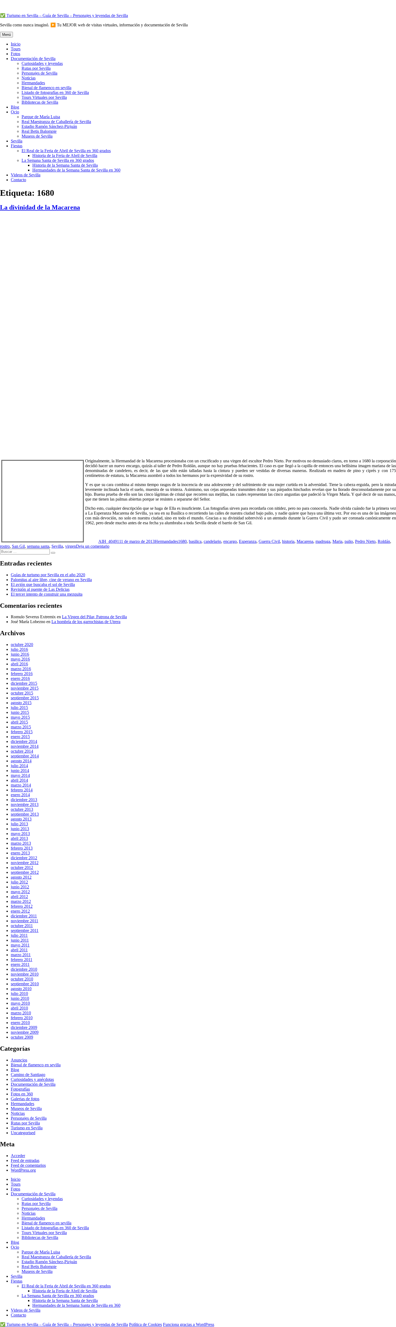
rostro (5, 546)
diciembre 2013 (24, 799)
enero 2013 (20, 853)
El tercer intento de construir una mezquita (46, 594)
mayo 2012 (20, 891)
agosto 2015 (21, 702)
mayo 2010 (20, 1003)
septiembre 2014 (25, 756)
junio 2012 (20, 887)
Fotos (15, 53)
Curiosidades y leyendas (42, 63)
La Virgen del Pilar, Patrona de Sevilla (94, 616)
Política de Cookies (145, 1324)
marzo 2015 (21, 727)
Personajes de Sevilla (39, 73)
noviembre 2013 (25, 804)
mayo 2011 (20, 945)
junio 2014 (20, 770)
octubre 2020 (22, 644)
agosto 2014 (21, 761)
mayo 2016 (20, 659)
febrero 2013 (22, 848)
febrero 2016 (22, 673)
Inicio (15, 44)
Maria (337, 541)
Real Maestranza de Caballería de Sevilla (56, 121)
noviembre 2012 (25, 862)
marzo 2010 (21, 1013)
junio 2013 (20, 828)
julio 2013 (19, 824)
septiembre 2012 (25, 872)
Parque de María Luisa (41, 116)
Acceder (18, 1155)
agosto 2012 (21, 877)
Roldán (384, 541)
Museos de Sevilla (37, 136)
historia (288, 541)
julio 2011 (19, 935)
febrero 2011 (21, 959)
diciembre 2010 (24, 969)
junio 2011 (20, 940)
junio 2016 (20, 654)
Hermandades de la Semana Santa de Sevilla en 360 (76, 170)
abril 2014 (19, 780)
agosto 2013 (21, 819)
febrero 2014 (22, 790)
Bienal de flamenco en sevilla (46, 87)
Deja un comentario (92, 546)
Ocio (15, 112)
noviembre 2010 (25, 974)
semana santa (38, 546)
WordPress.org (23, 1170)
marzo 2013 (21, 843)
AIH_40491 (108, 541)
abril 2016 (19, 664)
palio (349, 541)
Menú (6, 35)
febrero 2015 (22, 731)
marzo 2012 (21, 901)
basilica (195, 541)
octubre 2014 (22, 751)
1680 (182, 541)
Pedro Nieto (365, 541)
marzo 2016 (21, 668)
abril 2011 (19, 950)
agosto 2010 (21, 988)
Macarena (305, 541)
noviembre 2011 (24, 921)
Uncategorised (23, 1132)
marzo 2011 (21, 954)
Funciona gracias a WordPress (188, 1324)
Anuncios (19, 1060)
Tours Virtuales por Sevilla (44, 97)
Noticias (29, 78)
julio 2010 (19, 993)
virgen (70, 546)
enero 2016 (20, 678)
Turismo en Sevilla (27, 1128)
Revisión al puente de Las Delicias (40, 589)
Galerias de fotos (25, 1098)
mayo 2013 (20, 833)
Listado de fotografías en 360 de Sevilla (55, 92)
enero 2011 (20, 964)
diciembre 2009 (24, 1027)
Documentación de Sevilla (33, 58)
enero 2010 (20, 1022)
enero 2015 (20, 736)
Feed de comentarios (28, 1165)
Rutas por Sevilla (36, 68)
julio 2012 (19, 882)
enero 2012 (20, 911)
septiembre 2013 (25, 814)
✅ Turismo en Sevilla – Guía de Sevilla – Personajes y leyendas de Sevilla (64, 15)
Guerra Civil (269, 541)
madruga (322, 541)
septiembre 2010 (25, 984)
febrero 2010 (22, 1017)
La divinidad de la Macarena (40, 207)
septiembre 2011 (25, 930)
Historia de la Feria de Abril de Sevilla (64, 155)
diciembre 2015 (24, 683)
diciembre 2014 (24, 741)
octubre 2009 (22, 1037)
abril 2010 (19, 1008)
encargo (230, 541)
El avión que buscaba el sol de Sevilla (43, 584)
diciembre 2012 (24, 857)
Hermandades (33, 83)
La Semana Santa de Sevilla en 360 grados (58, 160)
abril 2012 (19, 896)
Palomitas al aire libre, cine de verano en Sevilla (51, 579)
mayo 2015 (20, 717)
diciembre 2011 (24, 916)
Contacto (18, 179)
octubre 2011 (22, 925)
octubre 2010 (22, 979)
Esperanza (247, 541)
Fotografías (20, 1089)
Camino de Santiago (28, 1074)
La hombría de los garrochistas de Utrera (85, 621)
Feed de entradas (25, 1160)
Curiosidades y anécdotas (32, 1079)
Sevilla (16, 141)
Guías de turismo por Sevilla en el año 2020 (48, 574)
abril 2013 (19, 838)
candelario (212, 541)
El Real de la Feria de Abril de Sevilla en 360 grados (66, 150)
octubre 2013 (22, 809)
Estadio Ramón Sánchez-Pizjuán (49, 126)
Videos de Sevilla (25, 175)
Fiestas (16, 146)
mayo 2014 (20, 775)
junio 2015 (20, 712)
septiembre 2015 (25, 698)
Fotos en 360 (22, 1094)
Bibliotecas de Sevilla (40, 102)
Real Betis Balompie (39, 131)
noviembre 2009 (25, 1032)
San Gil (18, 546)
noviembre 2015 (25, 688)
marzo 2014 (21, 785)
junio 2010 (20, 998)
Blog (15, 107)
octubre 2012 (22, 867)
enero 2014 (20, 794)
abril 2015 (19, 722)
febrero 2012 (22, 906)
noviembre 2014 (25, 746)
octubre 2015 (22, 693)
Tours (15, 49)
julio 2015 (19, 707)
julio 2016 (19, 649)
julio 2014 (19, 765)
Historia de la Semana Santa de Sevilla (65, 165)
